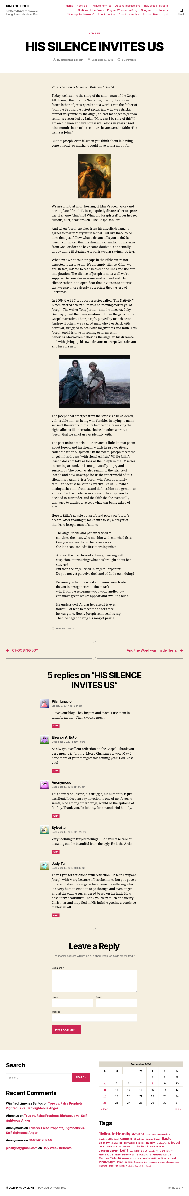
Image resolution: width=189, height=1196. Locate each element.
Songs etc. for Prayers (154, 10)
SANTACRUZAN (40, 1140)
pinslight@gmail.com (72, 59)
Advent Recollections (127, 5)
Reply (55, 726)
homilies (140, 1143)
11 (105, 1089)
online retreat (167, 1158)
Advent (138, 1134)
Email (98, 997)
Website (56, 1011)
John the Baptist (108, 1150)
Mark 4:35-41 (166, 1151)
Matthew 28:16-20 (147, 1158)
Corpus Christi (153, 1139)
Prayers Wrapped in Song (122, 10)
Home (69, 5)
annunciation (151, 1135)
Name (55, 997)
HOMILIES (94, 33)
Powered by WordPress (52, 1187)
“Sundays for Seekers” (80, 14)
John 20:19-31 (157, 1146)
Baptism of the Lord (109, 1139)
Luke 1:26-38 (141, 1151)
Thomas (103, 1166)
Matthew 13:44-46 (110, 1158)
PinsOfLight (107, 1162)
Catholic (126, 1139)
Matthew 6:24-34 (162, 1155)
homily (150, 1142)
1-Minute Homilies (101, 5)
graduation (117, 1143)
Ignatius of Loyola (163, 1143)
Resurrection (140, 1162)
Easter (167, 1138)
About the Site (106, 14)
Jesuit (102, 1146)
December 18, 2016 (102, 59)
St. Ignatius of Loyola (156, 1162)
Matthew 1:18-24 (65, 628)
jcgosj (175, 1142)
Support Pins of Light (155, 14)
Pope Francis (125, 1161)
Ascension (163, 1134)
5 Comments (129, 59)
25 (104, 1102)
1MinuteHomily (114, 1133)
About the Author (129, 14)
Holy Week (129, 1143)
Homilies (82, 5)
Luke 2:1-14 (153, 1151)
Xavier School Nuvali (143, 1166)
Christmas (138, 1139)
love (131, 1151)
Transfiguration (117, 1166)
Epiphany (104, 1142)
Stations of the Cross (91, 10)
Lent (124, 1150)
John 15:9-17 (127, 1147)
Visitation (129, 1166)
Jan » (178, 1109)
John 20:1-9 (141, 1146)
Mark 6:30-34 (106, 1155)
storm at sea (172, 1162)
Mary (118, 1154)
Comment (58, 968)
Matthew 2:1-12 (130, 1155)
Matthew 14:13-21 (129, 1159)
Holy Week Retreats (156, 5)
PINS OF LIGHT (18, 6)
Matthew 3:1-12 (145, 1155)
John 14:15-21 (114, 1146)
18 (105, 1096)
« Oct (104, 1109)
